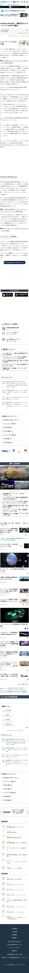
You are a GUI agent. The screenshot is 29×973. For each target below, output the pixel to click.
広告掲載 (14, 928)
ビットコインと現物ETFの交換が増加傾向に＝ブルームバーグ (9, 600)
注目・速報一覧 (22, 684)
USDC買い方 (17, 4)
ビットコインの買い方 (12, 332)
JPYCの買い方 (8, 431)
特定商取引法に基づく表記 (14, 954)
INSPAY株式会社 (10, 390)
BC (27, 30)
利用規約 (14, 937)
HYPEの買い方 (8, 442)
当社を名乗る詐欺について (14, 944)
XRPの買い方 (7, 438)
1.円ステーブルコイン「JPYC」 (16, 688)
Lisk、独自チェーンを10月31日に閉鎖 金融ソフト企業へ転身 (9, 675)
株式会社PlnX (9, 402)
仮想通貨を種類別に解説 (12, 327)
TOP (3, 972)
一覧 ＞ (26, 491)
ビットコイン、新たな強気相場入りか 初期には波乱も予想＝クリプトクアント (9, 591)
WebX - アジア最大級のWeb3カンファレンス (14, 957)
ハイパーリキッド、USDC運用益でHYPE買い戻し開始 (14, 625)
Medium (6, 31)
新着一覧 (9, 972)
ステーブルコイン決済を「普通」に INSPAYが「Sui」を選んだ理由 (16, 392)
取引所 (20, 972)
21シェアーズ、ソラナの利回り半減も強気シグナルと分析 (14, 570)
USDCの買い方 (8, 427)
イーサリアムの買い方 (10, 435)
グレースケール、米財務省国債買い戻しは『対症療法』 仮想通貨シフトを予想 (9, 530)
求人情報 (14, 931)
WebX (26, 972)
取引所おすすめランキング (11, 420)
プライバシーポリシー (14, 947)
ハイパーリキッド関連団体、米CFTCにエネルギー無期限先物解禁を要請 (9, 643)
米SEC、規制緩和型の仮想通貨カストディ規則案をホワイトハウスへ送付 (9, 653)
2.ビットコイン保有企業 (7, 691)
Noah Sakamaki (5, 30)
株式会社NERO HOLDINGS (13, 381)
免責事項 (14, 934)
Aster (7, 397)
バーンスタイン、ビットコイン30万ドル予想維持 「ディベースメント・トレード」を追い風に (9, 665)
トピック (14, 972)
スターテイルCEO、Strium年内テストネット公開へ (9, 545)
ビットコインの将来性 (7, 4)
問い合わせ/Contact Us (14, 941)
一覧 (25, 349)
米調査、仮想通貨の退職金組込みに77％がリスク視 (9, 578)
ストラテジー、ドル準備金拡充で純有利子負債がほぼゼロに (9, 633)
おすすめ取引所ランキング (13, 339)
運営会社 (14, 950)
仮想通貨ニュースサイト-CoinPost (17, 964)
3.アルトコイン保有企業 (21, 691)
